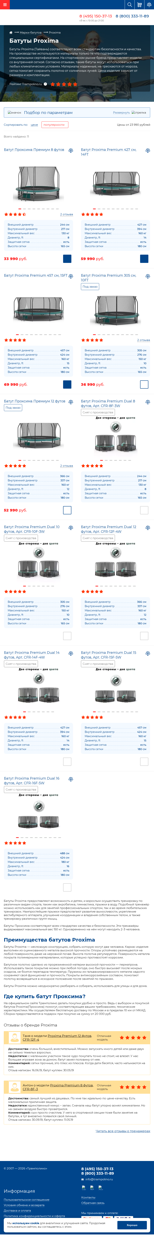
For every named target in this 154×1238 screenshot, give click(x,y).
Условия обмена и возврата (24, 1205)
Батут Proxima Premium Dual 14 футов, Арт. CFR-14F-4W (32, 655)
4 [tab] (31, 334)
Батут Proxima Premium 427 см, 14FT (108, 152)
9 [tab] (55, 334)
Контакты (88, 1197)
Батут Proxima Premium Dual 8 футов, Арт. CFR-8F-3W (108, 403)
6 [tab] (40, 334)
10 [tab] (59, 334)
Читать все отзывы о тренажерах (123, 1131)
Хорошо (132, 1225)
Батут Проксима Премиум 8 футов (34, 150)
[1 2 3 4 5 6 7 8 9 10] (115, 184)
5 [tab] (36, 334)
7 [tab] (45, 334)
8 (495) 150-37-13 (95, 16)
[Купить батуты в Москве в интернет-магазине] (26, 18)
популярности (54, 124)
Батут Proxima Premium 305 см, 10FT (108, 277)
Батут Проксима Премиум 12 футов (34, 401)
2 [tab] (22, 334)
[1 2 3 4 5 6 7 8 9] (38, 184)
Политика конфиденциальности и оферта (34, 1216)
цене (34, 124)
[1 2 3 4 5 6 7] (115, 436)
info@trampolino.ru (99, 1179)
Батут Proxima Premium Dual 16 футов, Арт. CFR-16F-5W (31, 780)
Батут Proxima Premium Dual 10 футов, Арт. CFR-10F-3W (32, 529)
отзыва (66, 214)
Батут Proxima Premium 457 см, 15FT (35, 275)
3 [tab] (26, 334)
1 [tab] (17, 334)
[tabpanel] (38, 184)
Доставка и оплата (17, 1210)
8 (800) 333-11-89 (132, 16)
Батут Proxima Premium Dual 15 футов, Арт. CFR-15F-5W (108, 655)
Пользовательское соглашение (26, 1199)
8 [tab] (50, 334)
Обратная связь (92, 1203)
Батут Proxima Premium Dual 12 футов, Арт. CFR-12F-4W (108, 529)
